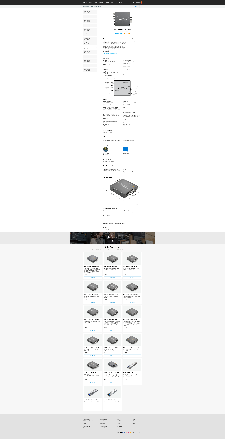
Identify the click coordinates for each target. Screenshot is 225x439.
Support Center (119, 420)
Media (112, 2)
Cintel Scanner (85, 427)
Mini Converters (86, 6)
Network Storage (102, 423)
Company (107, 2)
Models (95, 6)
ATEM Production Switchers (87, 422)
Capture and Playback (86, 426)
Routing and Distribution (103, 426)
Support (95, 2)
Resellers (90, 2)
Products (85, 2)
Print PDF (127, 33)
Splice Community (119, 426)
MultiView (101, 424)
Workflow (91, 6)
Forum (120, 2)
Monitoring (101, 422)
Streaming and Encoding (103, 427)
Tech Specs (100, 6)
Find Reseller (118, 33)
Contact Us (118, 422)
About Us (134, 420)
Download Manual (106, 53)
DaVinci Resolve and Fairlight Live (88, 420)
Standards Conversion (103, 419)
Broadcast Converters (103, 420)
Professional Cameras (86, 419)
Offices (134, 419)
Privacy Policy (135, 424)
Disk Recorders (85, 424)
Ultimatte (84, 423)
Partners (134, 422)
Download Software (113, 53)
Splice (116, 2)
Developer (101, 2)
